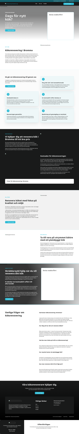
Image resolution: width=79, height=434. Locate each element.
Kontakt (45, 3)
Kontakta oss (9, 299)
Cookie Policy (65, 416)
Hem (36, 3)
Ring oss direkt (11, 30)
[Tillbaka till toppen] (75, 431)
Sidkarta (37, 407)
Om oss (40, 3)
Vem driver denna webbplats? (57, 416)
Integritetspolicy (71, 416)
